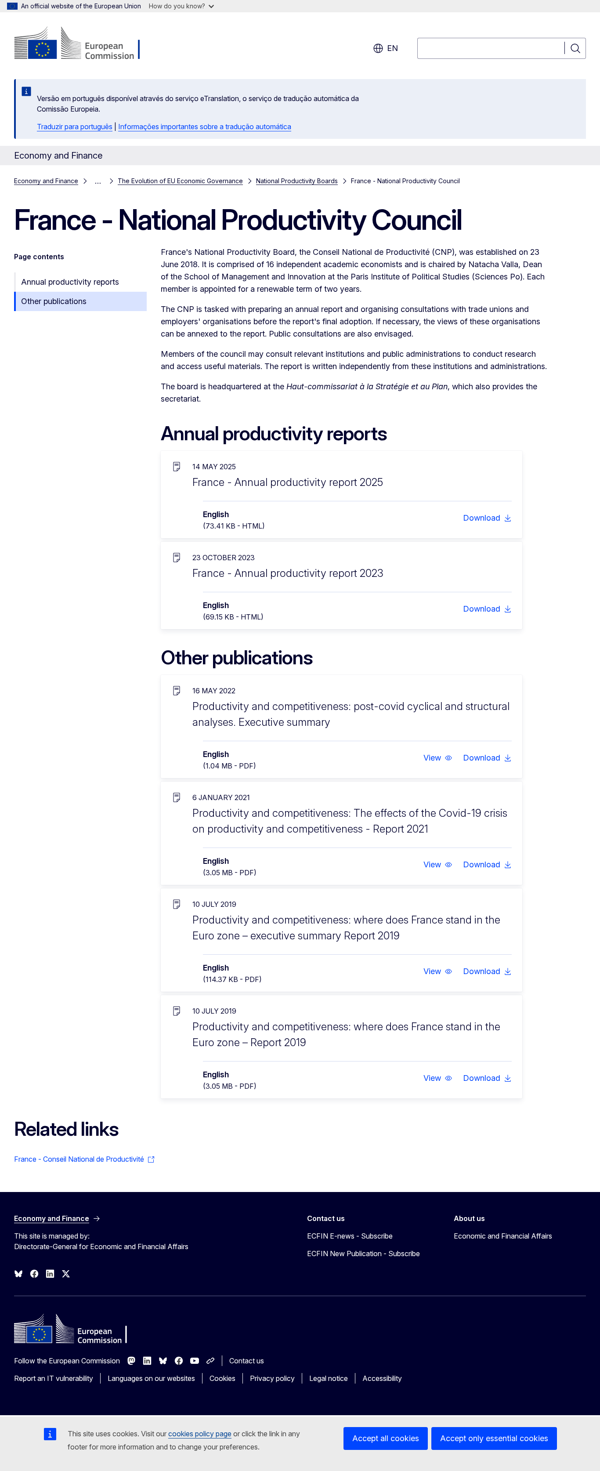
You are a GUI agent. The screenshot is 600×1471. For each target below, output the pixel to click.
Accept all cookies (385, 1438)
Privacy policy (272, 1378)
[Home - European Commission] (85, 44)
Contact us (246, 1360)
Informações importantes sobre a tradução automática (204, 126)
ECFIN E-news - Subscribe (350, 1236)
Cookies (222, 1378)
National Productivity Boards (297, 181)
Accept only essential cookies (494, 1438)
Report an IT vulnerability (53, 1378)
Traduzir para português (74, 126)
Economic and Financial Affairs (503, 1236)
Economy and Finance (46, 181)
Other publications (54, 301)
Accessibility (382, 1378)
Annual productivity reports (70, 281)
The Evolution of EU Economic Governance (180, 181)
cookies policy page (199, 1433)
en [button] (392, 48)
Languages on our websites (151, 1378)
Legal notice (328, 1378)
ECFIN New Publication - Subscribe (363, 1253)
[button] (437, 758)
